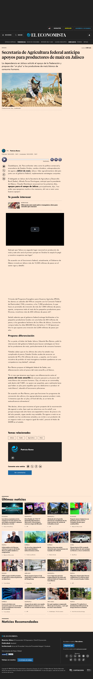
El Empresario (28, 640)
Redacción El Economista (77, 526)
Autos (72, 545)
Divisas (86, 42)
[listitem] (4, 159)
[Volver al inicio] (30, 636)
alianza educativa (61, 42)
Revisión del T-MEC (47, 42)
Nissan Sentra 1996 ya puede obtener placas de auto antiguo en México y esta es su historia (80, 549)
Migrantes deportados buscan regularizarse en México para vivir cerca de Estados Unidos (80, 577)
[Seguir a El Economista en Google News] (75, 659)
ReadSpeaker (46, 161)
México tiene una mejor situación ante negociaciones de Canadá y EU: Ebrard (57, 549)
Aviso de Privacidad (18, 646)
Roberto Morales (52, 554)
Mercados (27, 573)
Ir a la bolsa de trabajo (25, 660)
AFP (27, 526)
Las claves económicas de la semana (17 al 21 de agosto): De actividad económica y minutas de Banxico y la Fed (12, 521)
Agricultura (31, 438)
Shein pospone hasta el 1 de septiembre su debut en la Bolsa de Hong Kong (35, 577)
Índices (79, 42)
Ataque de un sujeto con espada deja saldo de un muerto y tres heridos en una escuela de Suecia (35, 605)
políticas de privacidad (81, 649)
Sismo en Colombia (33, 42)
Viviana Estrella (7, 583)
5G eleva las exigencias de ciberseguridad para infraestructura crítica (33, 549)
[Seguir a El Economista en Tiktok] (83, 659)
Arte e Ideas (50, 601)
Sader (21, 438)
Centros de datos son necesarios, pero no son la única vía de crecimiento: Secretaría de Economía (12, 606)
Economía (5, 516)
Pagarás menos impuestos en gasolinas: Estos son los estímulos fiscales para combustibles (79, 521)
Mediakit (13, 643)
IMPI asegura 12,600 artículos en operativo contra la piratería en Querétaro (12, 577)
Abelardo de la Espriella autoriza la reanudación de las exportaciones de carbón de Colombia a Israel (57, 521)
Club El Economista (40, 640)
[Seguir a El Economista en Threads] (79, 659)
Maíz (41, 438)
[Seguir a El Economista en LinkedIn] (75, 656)
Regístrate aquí (69, 645)
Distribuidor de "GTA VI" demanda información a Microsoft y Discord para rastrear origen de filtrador (33, 521)
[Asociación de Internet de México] (89, 670)
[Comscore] (77, 670)
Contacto (47, 646)
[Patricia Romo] (3, 151)
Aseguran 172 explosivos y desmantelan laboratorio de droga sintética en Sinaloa (79, 605)
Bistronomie (24, 202)
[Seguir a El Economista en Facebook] (67, 656)
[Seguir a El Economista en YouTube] (79, 656)
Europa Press (29, 583)
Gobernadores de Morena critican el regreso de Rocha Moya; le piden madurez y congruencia (11, 550)
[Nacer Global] (7, 654)
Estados (4, 47)
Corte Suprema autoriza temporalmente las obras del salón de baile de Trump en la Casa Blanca (56, 578)
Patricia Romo (15, 151)
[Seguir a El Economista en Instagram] (87, 656)
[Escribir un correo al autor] (13, 458)
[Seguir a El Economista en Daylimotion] (71, 659)
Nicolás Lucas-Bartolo (31, 554)
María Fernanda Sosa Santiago (78, 611)
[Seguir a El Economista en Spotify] (83, 656)
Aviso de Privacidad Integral (34, 646)
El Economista (18, 640)
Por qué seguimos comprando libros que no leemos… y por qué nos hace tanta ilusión (57, 605)
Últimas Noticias (10, 42)
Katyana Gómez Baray (8, 526)
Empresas (27, 545)
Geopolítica (28, 516)
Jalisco (12, 438)
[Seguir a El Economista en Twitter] (71, 656)
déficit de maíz (24, 171)
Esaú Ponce (74, 554)
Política (4, 545)
